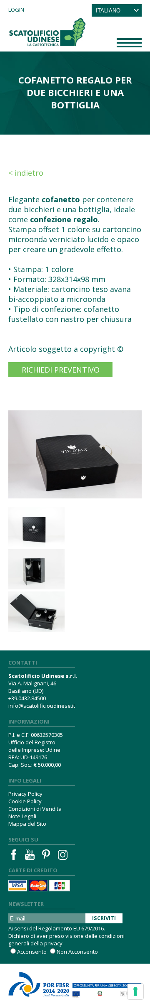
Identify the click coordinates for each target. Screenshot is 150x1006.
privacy (53, 943)
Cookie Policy (25, 801)
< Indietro (25, 173)
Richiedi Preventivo (61, 370)
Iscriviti (104, 918)
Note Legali (22, 816)
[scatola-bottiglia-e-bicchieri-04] (39, 611)
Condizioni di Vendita (35, 808)
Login (16, 9)
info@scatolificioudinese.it (41, 705)
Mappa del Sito (27, 823)
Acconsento (32, 951)
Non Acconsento (77, 951)
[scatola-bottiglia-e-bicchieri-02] (39, 569)
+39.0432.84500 (27, 698)
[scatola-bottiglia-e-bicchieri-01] (39, 527)
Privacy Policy (25, 793)
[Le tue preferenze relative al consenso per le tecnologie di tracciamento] (135, 991)
